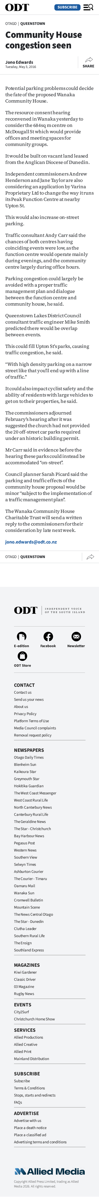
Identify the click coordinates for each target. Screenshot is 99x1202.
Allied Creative (25, 1044)
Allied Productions (28, 1037)
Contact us (22, 692)
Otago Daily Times (28, 757)
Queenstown (32, 23)
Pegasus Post (24, 843)
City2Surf (21, 1012)
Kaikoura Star (25, 772)
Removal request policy (32, 735)
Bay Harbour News (29, 836)
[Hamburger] (88, 7)
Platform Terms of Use (31, 721)
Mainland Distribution (31, 1059)
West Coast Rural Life (31, 800)
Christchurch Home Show (34, 1019)
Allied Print (22, 1051)
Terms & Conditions (29, 1088)
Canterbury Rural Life (31, 814)
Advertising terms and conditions (40, 1142)
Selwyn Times (25, 864)
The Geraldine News (30, 822)
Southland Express (29, 950)
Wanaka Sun (24, 893)
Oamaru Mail (24, 886)
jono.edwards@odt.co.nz (31, 542)
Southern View (25, 857)
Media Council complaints (35, 728)
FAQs (18, 1102)
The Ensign (23, 943)
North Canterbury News (33, 807)
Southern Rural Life (29, 936)
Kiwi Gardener (25, 972)
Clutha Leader (25, 929)
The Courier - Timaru (30, 879)
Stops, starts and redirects (34, 1095)
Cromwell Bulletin (28, 900)
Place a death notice (30, 1128)
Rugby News (24, 994)
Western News (25, 850)
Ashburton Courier (28, 871)
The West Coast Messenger (35, 793)
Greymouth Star (26, 779)
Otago (11, 23)
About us (21, 707)
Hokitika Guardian (28, 786)
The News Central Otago (33, 914)
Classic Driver (25, 979)
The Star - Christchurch (32, 829)
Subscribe (67, 7)
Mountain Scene (27, 907)
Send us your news (28, 699)
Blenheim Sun (25, 764)
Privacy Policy (25, 714)
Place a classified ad (30, 1135)
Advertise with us (27, 1120)
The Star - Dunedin (29, 921)
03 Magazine (24, 986)
